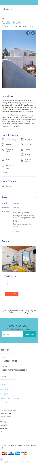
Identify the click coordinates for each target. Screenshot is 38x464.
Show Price (11, 294)
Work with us (4, 389)
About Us (3, 384)
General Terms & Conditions (9, 399)
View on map (28, 26)
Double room (10, 276)
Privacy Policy (4, 394)
